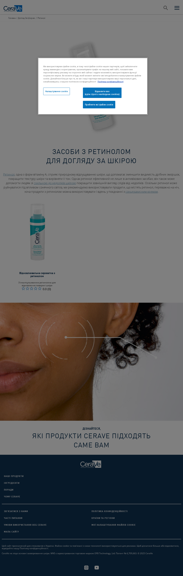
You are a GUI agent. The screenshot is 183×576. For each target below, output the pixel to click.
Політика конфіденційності (110, 81)
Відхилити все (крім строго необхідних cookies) (102, 92)
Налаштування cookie (56, 91)
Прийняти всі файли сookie (99, 104)
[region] (93, 86)
